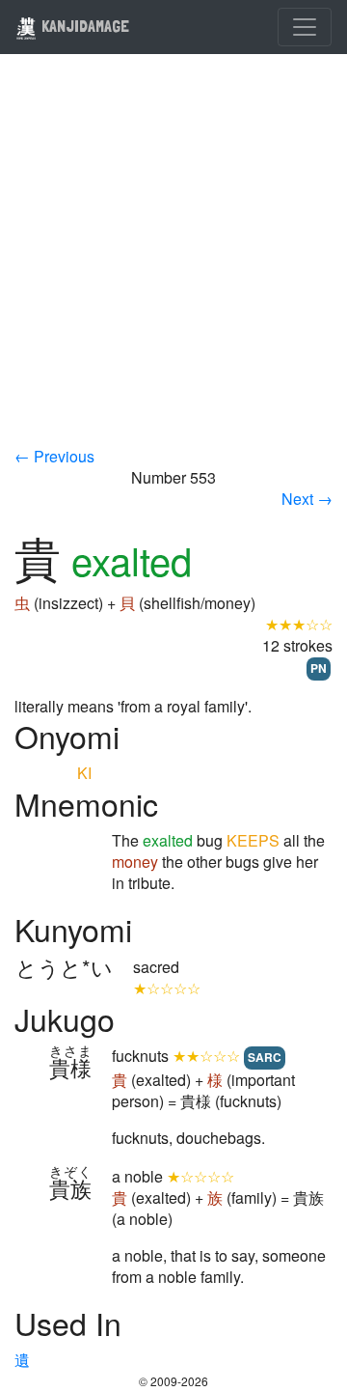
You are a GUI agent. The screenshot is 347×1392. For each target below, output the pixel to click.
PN (318, 668)
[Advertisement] (173, 262)
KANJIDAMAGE (83, 25)
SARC (264, 1057)
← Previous (54, 456)
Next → (307, 498)
